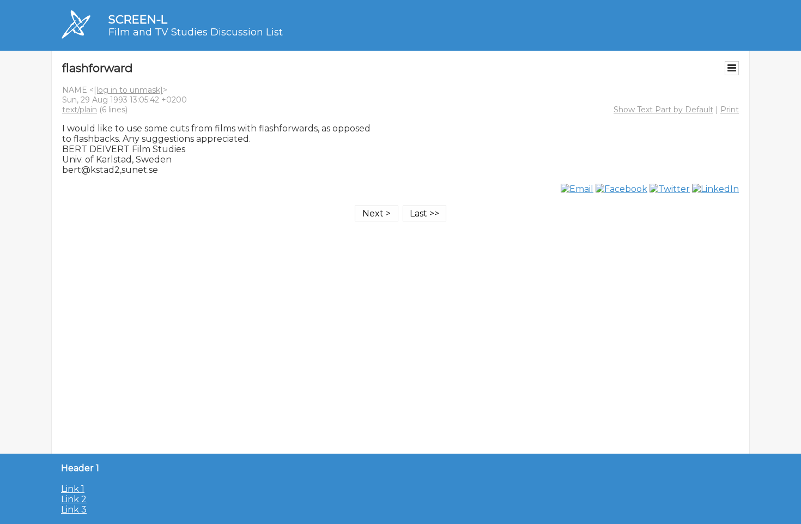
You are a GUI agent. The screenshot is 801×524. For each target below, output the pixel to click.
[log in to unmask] (128, 90)
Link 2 (74, 499)
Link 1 (72, 489)
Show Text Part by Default (663, 110)
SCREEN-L (137, 19)
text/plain (79, 110)
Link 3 (74, 509)
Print (729, 110)
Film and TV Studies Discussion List (195, 32)
